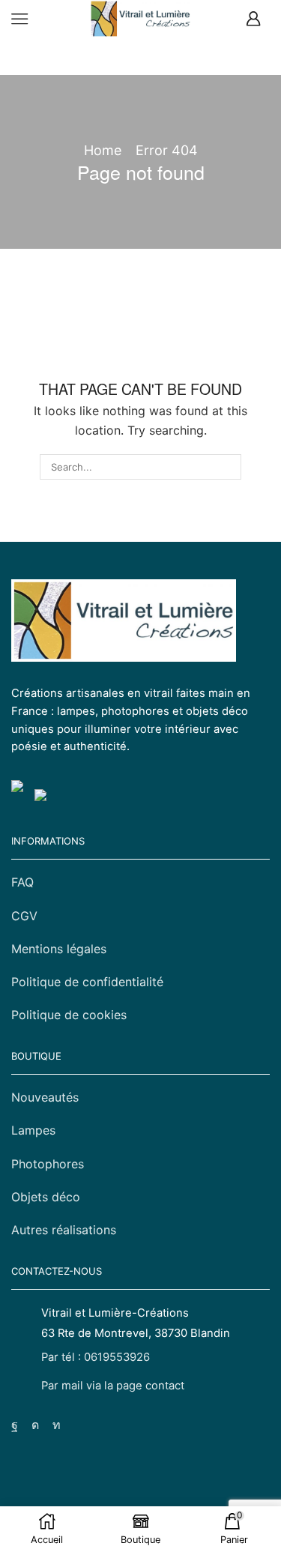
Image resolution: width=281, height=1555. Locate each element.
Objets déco (45, 1196)
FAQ (22, 882)
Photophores (47, 1163)
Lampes (33, 1130)
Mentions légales (58, 948)
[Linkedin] (56, 1425)
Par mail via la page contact (112, 1385)
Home (102, 150)
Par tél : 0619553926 (95, 1357)
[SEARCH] (228, 467)
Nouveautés (45, 1097)
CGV (24, 915)
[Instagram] (35, 1425)
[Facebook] (14, 1425)
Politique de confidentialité (87, 981)
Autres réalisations (63, 1229)
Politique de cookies (69, 1014)
